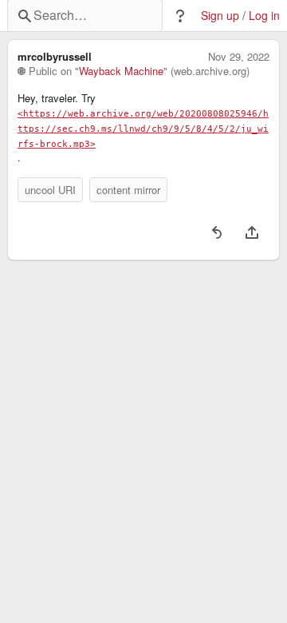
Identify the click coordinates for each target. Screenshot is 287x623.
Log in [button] (264, 15)
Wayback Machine (121, 71)
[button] (180, 16)
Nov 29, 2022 (238, 57)
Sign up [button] (220, 15)
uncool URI (50, 190)
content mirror (128, 190)
